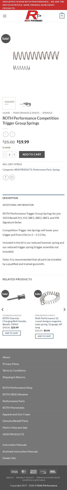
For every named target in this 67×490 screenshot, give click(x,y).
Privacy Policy (11, 363)
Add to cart (32, 154)
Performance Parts (26, 112)
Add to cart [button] (11, 333)
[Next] (59, 61)
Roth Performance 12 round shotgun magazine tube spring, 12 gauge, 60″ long (48, 323)
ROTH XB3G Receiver (15, 394)
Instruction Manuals (15, 444)
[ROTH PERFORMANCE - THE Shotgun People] (33, 16)
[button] (5, 16)
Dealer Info (9, 458)
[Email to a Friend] (12, 177)
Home (6, 112)
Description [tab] (10, 198)
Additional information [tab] (18, 205)
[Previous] (8, 61)
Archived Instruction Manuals (20, 451)
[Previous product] (12, 134)
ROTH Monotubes (13, 407)
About (6, 357)
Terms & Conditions (14, 370)
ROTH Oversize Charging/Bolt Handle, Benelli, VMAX (14, 321)
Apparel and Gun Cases (16, 414)
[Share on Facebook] (6, 177)
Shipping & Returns (14, 377)
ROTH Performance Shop (17, 387)
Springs (47, 112)
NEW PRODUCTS (23, 169)
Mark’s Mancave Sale (15, 427)
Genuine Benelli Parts (15, 420)
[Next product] (5, 134)
